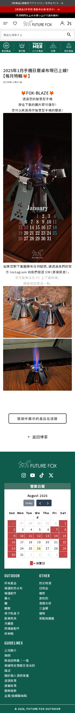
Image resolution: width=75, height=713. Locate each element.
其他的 (43, 598)
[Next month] (47, 503)
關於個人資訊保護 (16, 675)
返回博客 (40, 436)
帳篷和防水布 (13, 588)
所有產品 (10, 583)
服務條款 (10, 690)
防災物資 (45, 583)
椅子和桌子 (12, 613)
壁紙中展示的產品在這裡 (37, 418)
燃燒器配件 (12, 628)
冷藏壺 (9, 623)
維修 (42, 593)
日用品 (43, 588)
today (28, 503)
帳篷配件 (10, 593)
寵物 (42, 613)
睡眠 (7, 608)
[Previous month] (40, 503)
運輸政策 (10, 685)
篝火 (7, 598)
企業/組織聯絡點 (15, 696)
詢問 (7, 655)
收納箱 (9, 633)
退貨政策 (10, 680)
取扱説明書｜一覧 (16, 660)
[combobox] (30, 34)
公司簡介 (10, 650)
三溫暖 (43, 608)
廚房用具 (10, 618)
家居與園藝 (47, 618)
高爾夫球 (45, 603)
